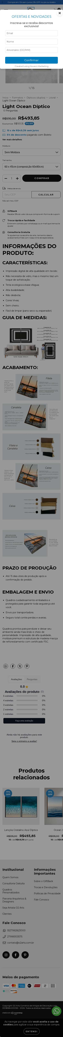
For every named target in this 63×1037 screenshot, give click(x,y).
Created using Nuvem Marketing (31, 66)
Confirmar (31, 60)
